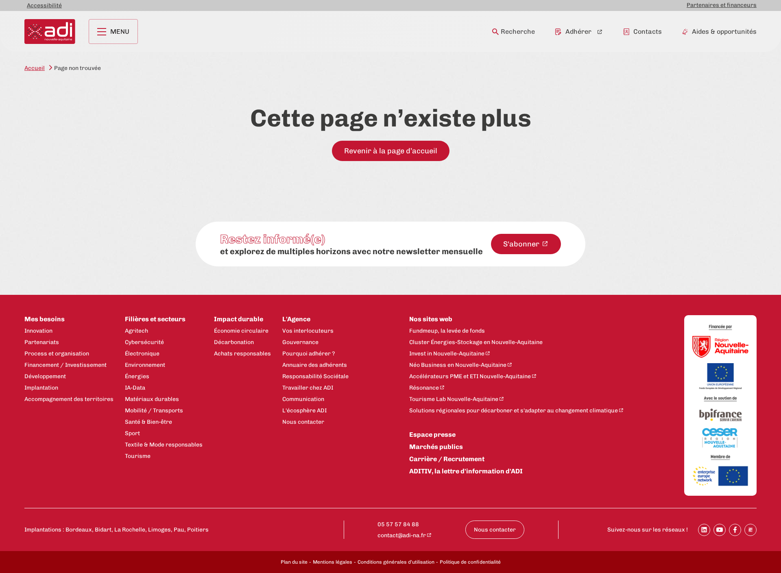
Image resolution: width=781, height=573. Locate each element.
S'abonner (522, 244)
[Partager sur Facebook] (735, 530)
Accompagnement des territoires (68, 399)
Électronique (142, 353)
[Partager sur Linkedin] (704, 530)
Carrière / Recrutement (446, 459)
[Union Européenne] (720, 377)
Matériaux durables (152, 399)
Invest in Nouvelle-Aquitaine (446, 353)
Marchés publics (436, 447)
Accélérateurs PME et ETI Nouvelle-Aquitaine (470, 376)
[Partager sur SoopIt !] (750, 530)
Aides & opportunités (724, 31)
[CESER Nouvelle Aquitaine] (720, 438)
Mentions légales (332, 562)
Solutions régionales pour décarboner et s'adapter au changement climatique (513, 410)
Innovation (38, 330)
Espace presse (432, 434)
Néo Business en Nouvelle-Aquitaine (457, 365)
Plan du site (294, 562)
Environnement (145, 365)
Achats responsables (242, 353)
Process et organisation (56, 353)
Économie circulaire (241, 330)
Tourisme (138, 456)
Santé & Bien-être (148, 421)
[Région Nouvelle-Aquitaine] (720, 347)
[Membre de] (720, 457)
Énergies (137, 376)
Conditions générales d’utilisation (396, 562)
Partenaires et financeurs (722, 5)
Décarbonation (234, 342)
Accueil (34, 68)
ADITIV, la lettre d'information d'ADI (466, 471)
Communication (303, 399)
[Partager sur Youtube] (719, 530)
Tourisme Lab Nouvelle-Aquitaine (453, 399)
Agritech (136, 330)
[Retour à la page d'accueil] (49, 31)
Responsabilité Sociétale (315, 376)
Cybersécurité (144, 342)
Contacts (647, 31)
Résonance (424, 387)
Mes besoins (44, 319)
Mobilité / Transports (154, 410)
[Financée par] (720, 327)
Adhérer (578, 31)
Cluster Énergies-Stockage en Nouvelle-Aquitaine (476, 342)
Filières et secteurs (155, 319)
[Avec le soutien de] (720, 399)
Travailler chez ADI (307, 387)
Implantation (41, 387)
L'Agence (296, 319)
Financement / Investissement (65, 365)
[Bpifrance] (720, 415)
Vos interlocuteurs (308, 330)
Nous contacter (303, 421)
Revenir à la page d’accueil (390, 150)
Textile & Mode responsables (164, 444)
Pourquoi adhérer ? (308, 353)
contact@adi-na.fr (401, 535)
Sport (132, 433)
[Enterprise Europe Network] (720, 477)
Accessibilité (44, 5)
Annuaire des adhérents (314, 365)
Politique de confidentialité (470, 562)
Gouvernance (300, 342)
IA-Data (135, 387)
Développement (45, 376)
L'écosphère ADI (304, 410)
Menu (119, 31)
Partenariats (41, 342)
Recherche (518, 31)
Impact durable (238, 319)
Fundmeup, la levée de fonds (447, 330)
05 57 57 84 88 (398, 524)
